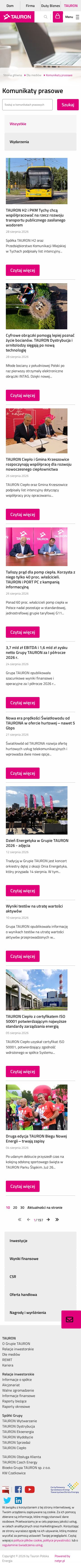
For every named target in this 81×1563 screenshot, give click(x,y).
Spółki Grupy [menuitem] (12, 1415)
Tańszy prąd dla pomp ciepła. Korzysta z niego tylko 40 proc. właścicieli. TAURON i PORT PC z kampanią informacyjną (40, 579)
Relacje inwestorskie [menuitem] (18, 1349)
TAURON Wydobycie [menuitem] (17, 1437)
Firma (30, 5)
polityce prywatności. (57, 1540)
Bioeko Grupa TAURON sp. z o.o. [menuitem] (26, 1467)
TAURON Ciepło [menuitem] (14, 1447)
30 (22, 1207)
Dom (10, 5)
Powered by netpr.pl (62, 1558)
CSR (13, 1277)
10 (8, 1207)
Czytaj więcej (22, 270)
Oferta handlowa (23, 1294)
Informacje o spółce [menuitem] (17, 1379)
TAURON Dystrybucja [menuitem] (18, 1426)
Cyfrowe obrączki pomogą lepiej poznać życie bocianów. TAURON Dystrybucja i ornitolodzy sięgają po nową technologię (40, 342)
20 (15, 1207)
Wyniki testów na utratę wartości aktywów (34, 908)
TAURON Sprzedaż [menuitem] (16, 1442)
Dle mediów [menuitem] (11, 1354)
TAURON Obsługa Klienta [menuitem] (21, 1456)
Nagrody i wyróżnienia (28, 1312)
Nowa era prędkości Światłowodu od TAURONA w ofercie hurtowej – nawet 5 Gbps (40, 723)
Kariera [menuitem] (7, 1365)
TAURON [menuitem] (9, 1338)
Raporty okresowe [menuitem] (16, 1406)
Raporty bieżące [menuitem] (14, 1401)
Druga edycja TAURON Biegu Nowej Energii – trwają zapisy (36, 1138)
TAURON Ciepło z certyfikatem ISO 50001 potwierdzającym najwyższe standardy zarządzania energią (36, 1021)
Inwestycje (18, 1241)
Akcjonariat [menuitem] (11, 1385)
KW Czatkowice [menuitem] (14, 1473)
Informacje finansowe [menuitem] (18, 1395)
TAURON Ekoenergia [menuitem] (18, 1431)
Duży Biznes (50, 5)
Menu (69, 16)
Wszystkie (18, 124)
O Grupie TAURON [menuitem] (16, 1343)
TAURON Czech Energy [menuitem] (19, 1462)
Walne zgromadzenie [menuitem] (18, 1390)
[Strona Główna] (17, 16)
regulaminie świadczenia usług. (22, 1545)
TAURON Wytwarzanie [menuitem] (19, 1421)
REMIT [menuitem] (7, 1359)
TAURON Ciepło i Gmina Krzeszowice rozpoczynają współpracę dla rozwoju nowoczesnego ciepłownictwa (39, 464)
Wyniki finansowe (24, 1259)
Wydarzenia (19, 142)
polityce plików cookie (28, 1540)
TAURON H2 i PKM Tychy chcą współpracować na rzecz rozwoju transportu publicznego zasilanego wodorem (35, 217)
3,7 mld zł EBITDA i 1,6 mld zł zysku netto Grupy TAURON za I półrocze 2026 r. (37, 652)
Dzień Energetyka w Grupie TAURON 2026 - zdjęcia (37, 842)
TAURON (71, 5)
